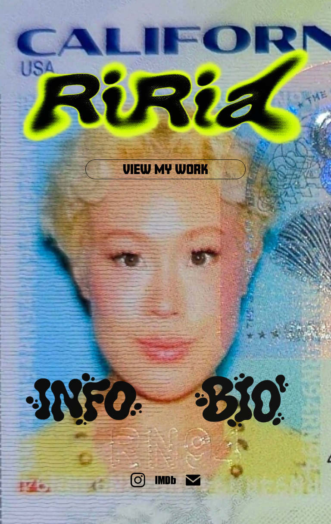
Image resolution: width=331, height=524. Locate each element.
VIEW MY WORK (165, 169)
